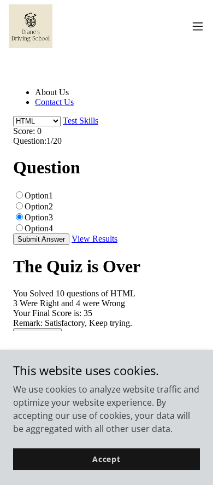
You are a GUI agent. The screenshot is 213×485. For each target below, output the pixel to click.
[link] (30, 26)
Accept (106, 459)
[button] (198, 26)
